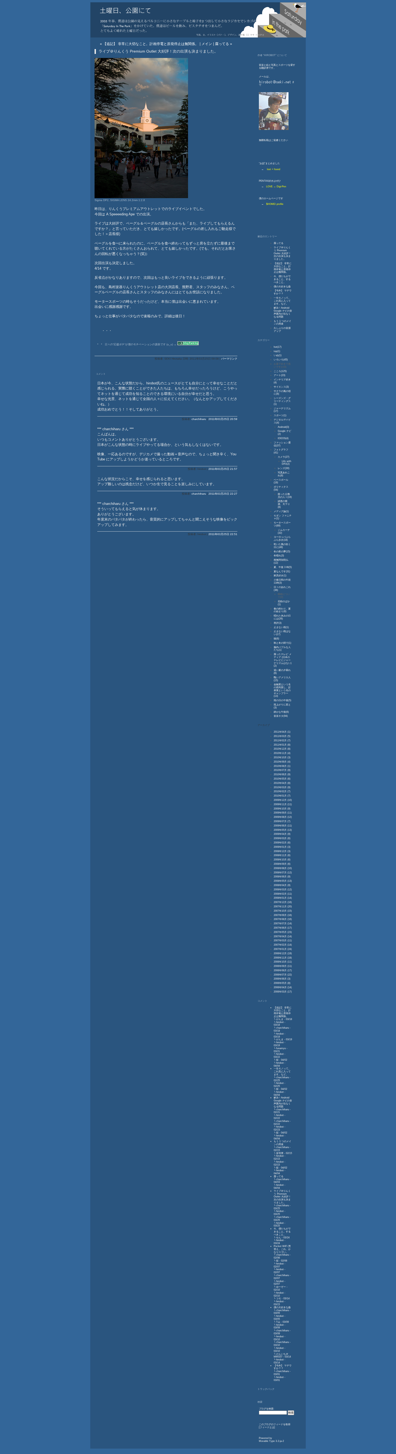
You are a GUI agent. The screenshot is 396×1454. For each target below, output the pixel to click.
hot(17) (278, 347)
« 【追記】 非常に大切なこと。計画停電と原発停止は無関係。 (149, 44)
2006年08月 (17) (283, 970)
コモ (278, 1298)
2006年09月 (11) (283, 966)
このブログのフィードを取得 (274, 1424)
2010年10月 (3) (282, 757)
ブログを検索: (266, 1408)
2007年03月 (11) (283, 940)
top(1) (277, 351)
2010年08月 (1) (282, 766)
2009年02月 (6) (282, 842)
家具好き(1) (280, 575)
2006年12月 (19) (283, 953)
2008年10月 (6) (282, 859)
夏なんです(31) (282, 571)
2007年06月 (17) (283, 927)
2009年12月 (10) (283, 800)
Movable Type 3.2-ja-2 (271, 1441)
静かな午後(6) (281, 712)
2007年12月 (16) (283, 902)
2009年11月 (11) (283, 804)
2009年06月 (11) (283, 825)
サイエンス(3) (281, 386)
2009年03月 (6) (282, 838)
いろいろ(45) (281, 359)
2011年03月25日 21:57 (223, 468)
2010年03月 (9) (282, 787)
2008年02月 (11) (283, 894)
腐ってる (278, 243)
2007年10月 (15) (283, 910)
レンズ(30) (283, 468)
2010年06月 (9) (282, 774)
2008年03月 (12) (283, 889)
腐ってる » (223, 44)
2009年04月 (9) (282, 834)
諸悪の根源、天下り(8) (284, 504)
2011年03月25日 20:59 (223, 419)
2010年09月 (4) (282, 761)
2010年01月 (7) (282, 795)
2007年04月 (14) (283, 936)
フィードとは (267, 1427)
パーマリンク (229, 358)
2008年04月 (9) (282, 885)
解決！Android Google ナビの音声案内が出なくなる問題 (283, 312)
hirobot (280, 1022)
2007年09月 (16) (283, 915)
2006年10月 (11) (283, 961)
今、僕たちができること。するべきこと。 (282, 279)
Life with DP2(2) (286, 463)
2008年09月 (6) (282, 864)
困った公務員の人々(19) (285, 495)
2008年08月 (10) (283, 868)
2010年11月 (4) (282, 753)
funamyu (281, 1048)
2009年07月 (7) (282, 821)
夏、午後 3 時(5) (283, 567)
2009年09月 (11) (283, 812)
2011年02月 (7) (282, 740)
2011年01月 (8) (282, 744)
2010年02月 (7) (282, 791)
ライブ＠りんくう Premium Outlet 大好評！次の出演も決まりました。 (282, 253)
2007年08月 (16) (283, 919)
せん (278, 1237)
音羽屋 (279, 1153)
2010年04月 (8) (282, 783)
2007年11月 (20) (283, 906)
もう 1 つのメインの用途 (282, 322)
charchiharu (199, 419)
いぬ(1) (278, 355)
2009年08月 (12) (283, 817)
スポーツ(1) (280, 415)
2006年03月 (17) (283, 991)
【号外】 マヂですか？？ (282, 292)
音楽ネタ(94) (281, 716)
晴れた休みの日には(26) (282, 617)
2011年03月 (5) (282, 736)
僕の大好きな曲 (282, 286)
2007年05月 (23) (283, 932)
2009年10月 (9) (282, 808)
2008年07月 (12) (283, 872)
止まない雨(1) (281, 627)
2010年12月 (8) (282, 748)
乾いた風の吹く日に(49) (282, 546)
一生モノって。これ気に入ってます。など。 (282, 301)
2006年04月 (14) (283, 987)
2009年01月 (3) (282, 847)
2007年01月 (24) (283, 949)
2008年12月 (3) (282, 851)
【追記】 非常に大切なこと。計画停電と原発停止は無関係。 (282, 267)
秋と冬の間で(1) (282, 643)
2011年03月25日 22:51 (223, 534)
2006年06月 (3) (282, 978)
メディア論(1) (281, 511)
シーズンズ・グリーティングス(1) (282, 401)
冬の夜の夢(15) (282, 551)
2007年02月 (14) (283, 944)
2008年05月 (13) (283, 881)
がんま (279, 1019)
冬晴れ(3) (279, 555)
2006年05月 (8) (282, 983)
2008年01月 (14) (283, 898)
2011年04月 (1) (282, 732)
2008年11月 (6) (282, 855)
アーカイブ (264, 725)
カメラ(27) (283, 457)
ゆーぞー (281, 1287)
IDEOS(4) (283, 438)
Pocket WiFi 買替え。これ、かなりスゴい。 (282, 1249)
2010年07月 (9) (282, 770)
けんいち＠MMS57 (281, 1355)
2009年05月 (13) (283, 830)
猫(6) (276, 638)
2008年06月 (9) (282, 876)
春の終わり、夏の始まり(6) (282, 610)
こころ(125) (280, 371)
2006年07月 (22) (283, 974)
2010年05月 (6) (282, 778)
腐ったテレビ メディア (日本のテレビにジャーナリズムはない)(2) (282, 660)
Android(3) (283, 427)
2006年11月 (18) (283, 957)
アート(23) (279, 375)
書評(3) (278, 623)
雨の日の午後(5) (282, 700)
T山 (278, 1322)
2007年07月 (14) (283, 923)
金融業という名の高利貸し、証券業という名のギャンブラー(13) (282, 690)
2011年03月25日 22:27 (223, 493)
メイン (207, 44)
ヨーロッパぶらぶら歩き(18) (282, 538)
